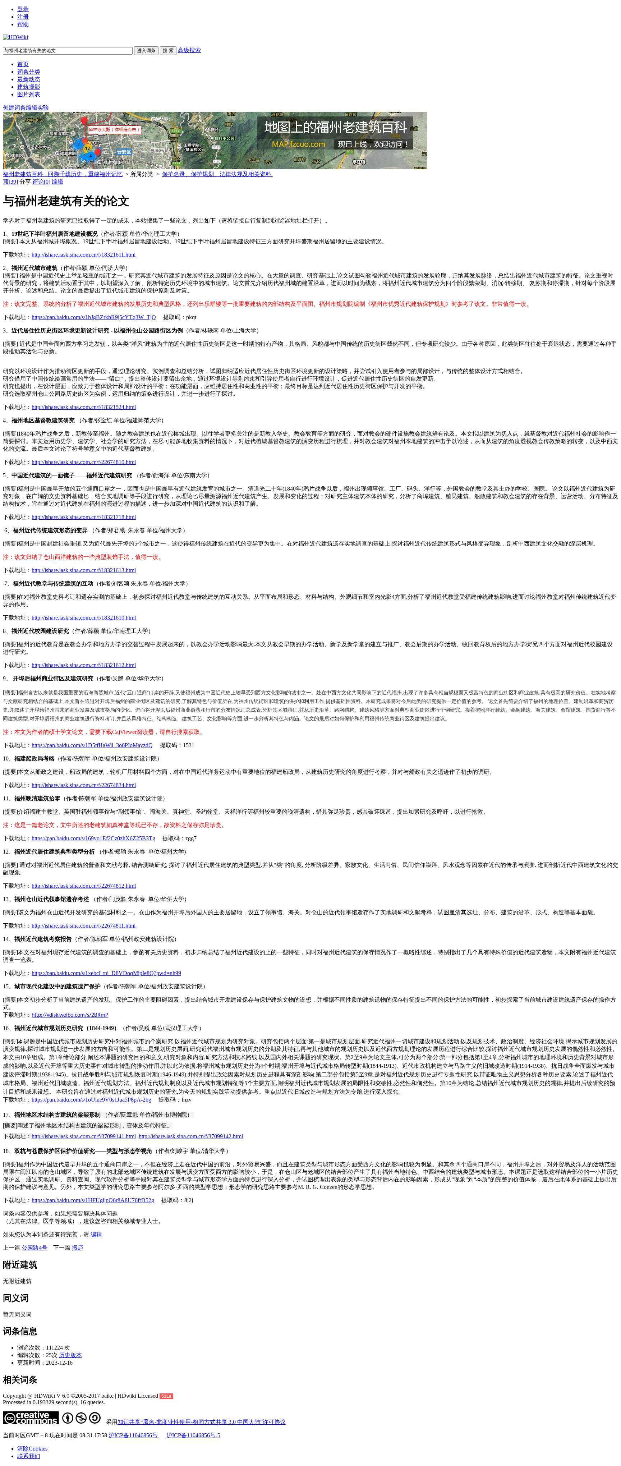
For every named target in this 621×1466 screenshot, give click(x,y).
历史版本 (70, 1355)
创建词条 (14, 108)
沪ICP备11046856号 (134, 1435)
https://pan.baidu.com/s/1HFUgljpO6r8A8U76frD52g (93, 1200)
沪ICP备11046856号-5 (193, 1435)
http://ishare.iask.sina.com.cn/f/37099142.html (191, 1136)
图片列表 (28, 94)
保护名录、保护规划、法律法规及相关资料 (217, 174)
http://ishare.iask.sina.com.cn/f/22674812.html (84, 886)
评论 (41, 182)
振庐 (77, 1248)
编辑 (57, 182)
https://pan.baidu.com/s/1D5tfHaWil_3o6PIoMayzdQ (92, 745)
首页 (23, 64)
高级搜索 (189, 50)
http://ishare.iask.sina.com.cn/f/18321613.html (84, 570)
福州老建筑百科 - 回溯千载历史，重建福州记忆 (63, 174)
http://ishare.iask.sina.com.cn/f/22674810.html (84, 462)
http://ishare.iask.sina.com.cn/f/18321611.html (83, 255)
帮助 (23, 24)
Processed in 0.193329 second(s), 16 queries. (54, 1402)
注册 (23, 17)
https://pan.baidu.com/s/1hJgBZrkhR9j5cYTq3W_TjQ (94, 317)
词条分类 (28, 72)
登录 (23, 9)
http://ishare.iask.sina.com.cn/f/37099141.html (84, 1136)
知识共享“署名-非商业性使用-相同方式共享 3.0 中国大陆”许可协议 (202, 1422)
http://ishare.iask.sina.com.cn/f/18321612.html (84, 665)
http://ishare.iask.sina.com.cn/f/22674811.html (83, 926)
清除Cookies (32, 1449)
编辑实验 (37, 108)
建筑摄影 (28, 87)
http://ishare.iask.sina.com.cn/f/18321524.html (84, 407)
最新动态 (28, 79)
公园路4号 (34, 1248)
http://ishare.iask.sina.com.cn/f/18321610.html (84, 618)
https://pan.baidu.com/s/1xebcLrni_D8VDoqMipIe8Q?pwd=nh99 (106, 973)
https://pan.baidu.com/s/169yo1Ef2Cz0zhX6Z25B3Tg (93, 838)
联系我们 (28, 1456)
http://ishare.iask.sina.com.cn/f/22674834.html (84, 785)
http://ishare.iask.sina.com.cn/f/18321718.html (84, 517)
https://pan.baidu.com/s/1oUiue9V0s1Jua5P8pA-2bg (91, 1100)
